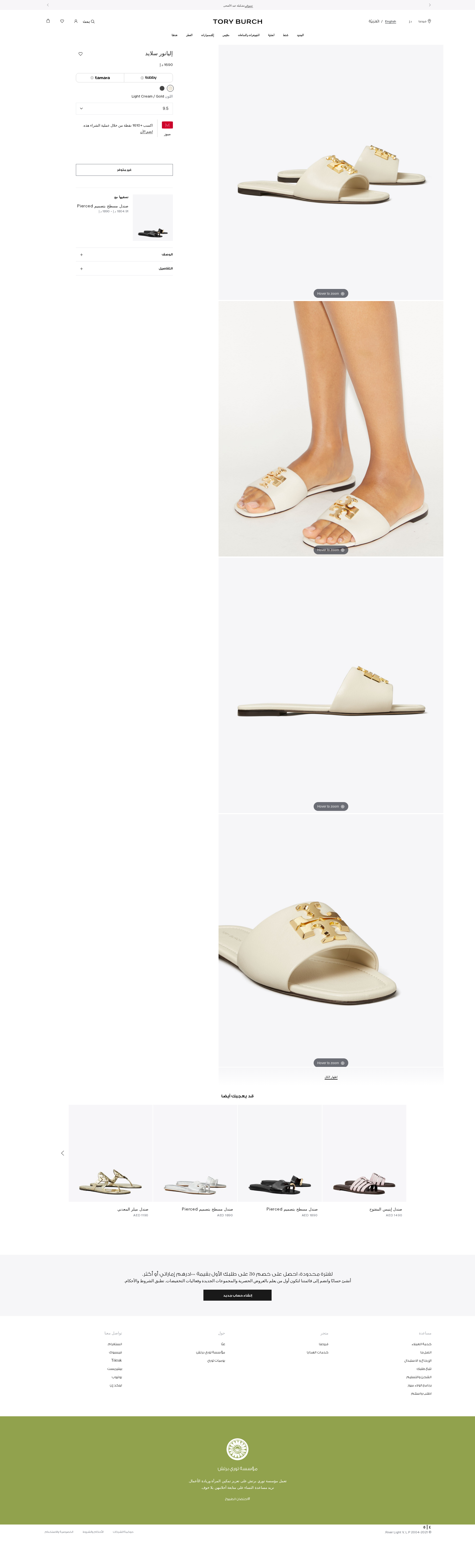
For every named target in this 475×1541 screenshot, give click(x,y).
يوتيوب (117, 1377)
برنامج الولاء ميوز (420, 1385)
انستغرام (115, 1344)
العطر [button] (189, 35)
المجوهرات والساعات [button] (248, 35)
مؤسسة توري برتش (210, 1352)
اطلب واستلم (421, 1393)
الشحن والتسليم (419, 1377)
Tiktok (116, 1360)
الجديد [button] (300, 35)
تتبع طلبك (424, 1369)
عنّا (223, 1344)
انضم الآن (146, 131)
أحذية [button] (271, 35)
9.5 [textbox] (166, 108)
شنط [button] (285, 35)
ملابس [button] (226, 35)
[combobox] (124, 109)
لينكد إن (116, 1385)
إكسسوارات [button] (207, 35)
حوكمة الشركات (123, 1532)
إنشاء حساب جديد (237, 1295)
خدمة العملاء (422, 1344)
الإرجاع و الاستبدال (418, 1360)
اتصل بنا (426, 1352)
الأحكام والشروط (93, 1532)
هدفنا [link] (174, 35)
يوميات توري (216, 1360)
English (390, 21)
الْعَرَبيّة (374, 21)
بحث (86, 22)
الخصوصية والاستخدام (59, 1532)
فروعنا (422, 21)
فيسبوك (115, 1352)
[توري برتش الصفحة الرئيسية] (237, 21)
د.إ (410, 21)
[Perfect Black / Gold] (162, 89)
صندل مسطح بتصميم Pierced (102, 206)
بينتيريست (114, 1369)
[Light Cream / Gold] (170, 89)
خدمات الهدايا (317, 1352)
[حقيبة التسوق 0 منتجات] (50, 22)
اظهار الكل (331, 1077)
